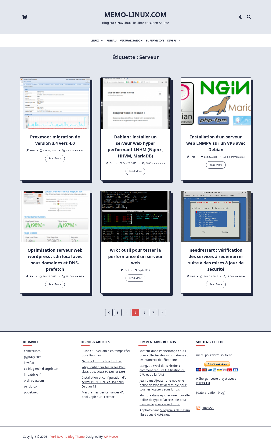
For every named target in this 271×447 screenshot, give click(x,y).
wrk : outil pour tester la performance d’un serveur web (135, 256)
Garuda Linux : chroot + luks (102, 361)
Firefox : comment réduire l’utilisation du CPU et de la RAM (162, 370)
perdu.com (31, 386)
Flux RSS (208, 408)
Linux (94, 40)
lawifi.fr (29, 363)
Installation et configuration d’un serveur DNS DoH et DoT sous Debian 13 (105, 381)
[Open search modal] (249, 17)
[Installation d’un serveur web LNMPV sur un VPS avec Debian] (216, 103)
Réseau (111, 40)
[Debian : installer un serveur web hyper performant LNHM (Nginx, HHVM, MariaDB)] (135, 103)
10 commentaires (155, 163)
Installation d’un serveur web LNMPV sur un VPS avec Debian (215, 143)
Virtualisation (131, 40)
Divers (172, 40)
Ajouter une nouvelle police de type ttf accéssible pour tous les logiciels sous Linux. (163, 384)
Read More (54, 158)
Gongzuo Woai (150, 366)
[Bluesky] (24, 17)
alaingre (145, 395)
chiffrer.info (32, 351)
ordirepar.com (34, 380)
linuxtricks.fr (33, 374)
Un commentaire (75, 276)
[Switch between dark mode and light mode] (240, 17)
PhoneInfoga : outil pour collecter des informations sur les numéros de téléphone (165, 355)
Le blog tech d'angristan (41, 369)
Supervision (155, 40)
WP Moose (111, 437)
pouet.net (31, 392)
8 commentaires (236, 156)
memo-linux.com (135, 14)
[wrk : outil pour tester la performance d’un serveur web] (135, 216)
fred (32, 150)
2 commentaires (236, 276)
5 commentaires (75, 150)
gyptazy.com (32, 357)
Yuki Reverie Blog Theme (67, 437)
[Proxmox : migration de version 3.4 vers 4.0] (55, 103)
